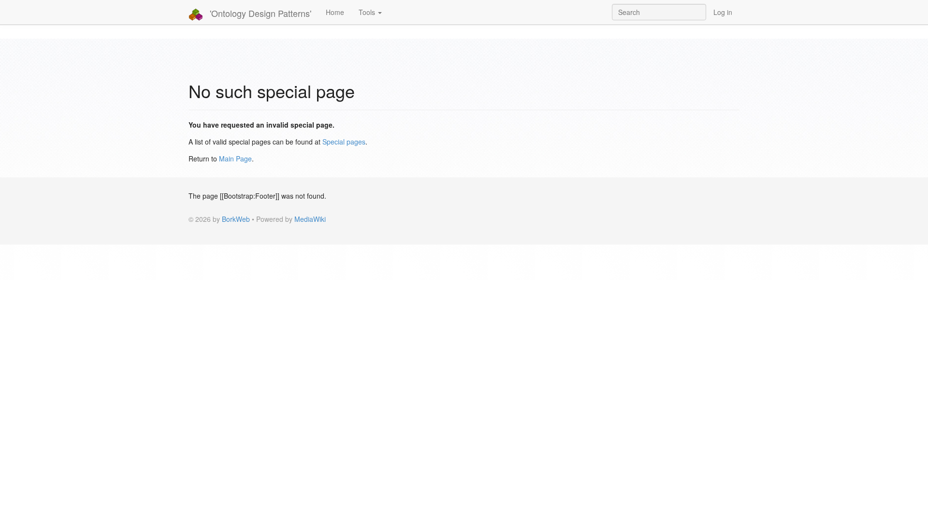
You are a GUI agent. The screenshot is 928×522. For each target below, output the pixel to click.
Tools (368, 12)
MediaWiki (310, 219)
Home (335, 12)
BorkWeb (236, 219)
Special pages (343, 141)
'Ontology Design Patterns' (259, 13)
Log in (722, 12)
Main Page (235, 158)
